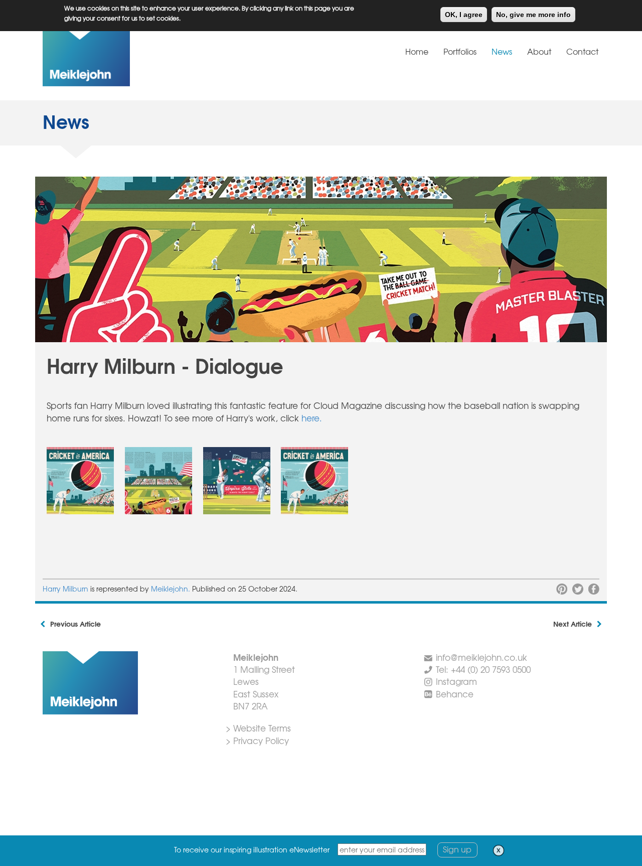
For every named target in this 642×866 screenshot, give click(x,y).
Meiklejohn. (171, 589)
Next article (572, 624)
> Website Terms (258, 727)
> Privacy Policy (257, 740)
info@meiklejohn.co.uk (481, 657)
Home (416, 51)
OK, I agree (464, 15)
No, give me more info (533, 15)
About (539, 51)
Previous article (75, 624)
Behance (454, 693)
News (502, 51)
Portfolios (459, 51)
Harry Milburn (65, 589)
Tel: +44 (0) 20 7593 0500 (483, 669)
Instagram (456, 681)
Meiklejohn (118, 57)
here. (311, 417)
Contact (582, 51)
